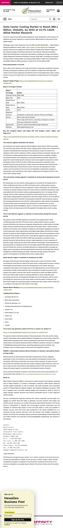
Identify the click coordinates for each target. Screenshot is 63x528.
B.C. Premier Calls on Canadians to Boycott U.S (22, 2)
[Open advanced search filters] (54, 19)
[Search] (50, 19)
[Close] (32, 492)
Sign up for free (17, 520)
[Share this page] (58, 19)
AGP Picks (5, 2)
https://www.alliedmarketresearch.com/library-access (38, 374)
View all (59, 2)
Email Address (9, 512)
